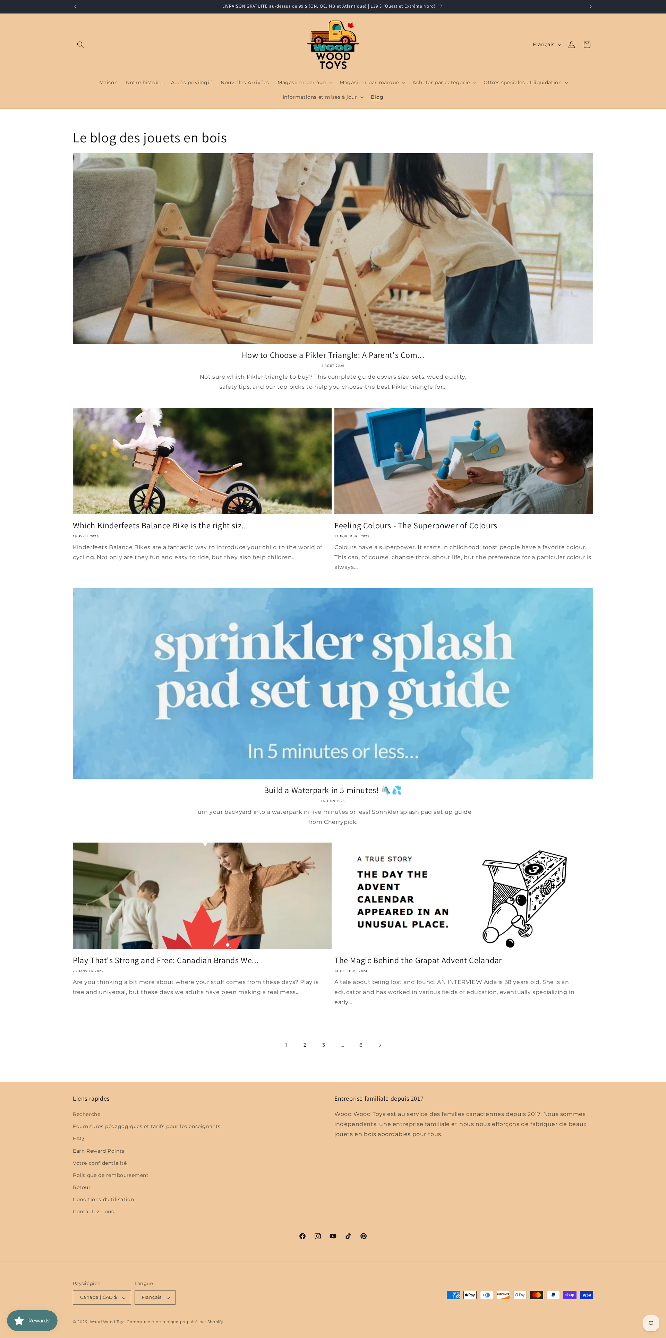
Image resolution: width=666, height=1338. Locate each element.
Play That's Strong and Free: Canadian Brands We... (166, 960)
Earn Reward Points (99, 1151)
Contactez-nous (93, 1212)
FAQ (78, 1139)
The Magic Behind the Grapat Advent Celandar (418, 960)
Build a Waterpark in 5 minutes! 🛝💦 (333, 790)
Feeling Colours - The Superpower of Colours (415, 525)
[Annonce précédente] (75, 6)
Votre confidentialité (100, 1163)
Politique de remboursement (111, 1175)
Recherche (86, 1114)
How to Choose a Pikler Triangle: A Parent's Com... (333, 355)
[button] (80, 44)
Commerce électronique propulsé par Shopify (175, 1322)
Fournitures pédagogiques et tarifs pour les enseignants (147, 1127)
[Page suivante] (379, 1045)
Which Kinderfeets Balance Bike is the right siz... (160, 525)
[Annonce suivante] (590, 6)
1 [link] (286, 1045)
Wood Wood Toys (108, 1322)
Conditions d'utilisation (103, 1200)
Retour (82, 1188)
